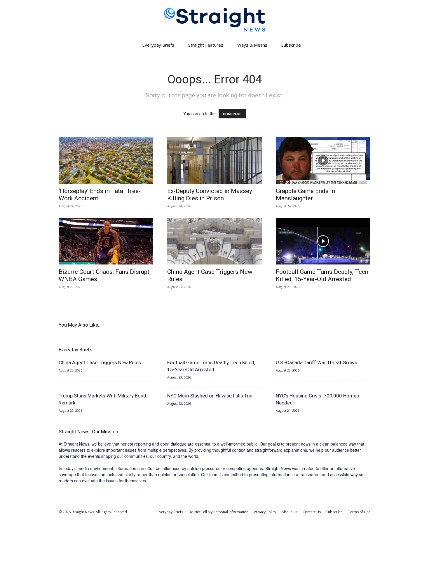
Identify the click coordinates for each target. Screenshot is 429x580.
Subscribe (291, 45)
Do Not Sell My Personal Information (218, 511)
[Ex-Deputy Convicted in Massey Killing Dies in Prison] (214, 160)
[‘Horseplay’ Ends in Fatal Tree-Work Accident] (106, 160)
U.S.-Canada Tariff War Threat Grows (316, 362)
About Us (289, 511)
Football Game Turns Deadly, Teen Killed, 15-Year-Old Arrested (322, 275)
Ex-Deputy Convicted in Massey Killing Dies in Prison (209, 195)
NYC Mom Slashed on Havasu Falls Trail (210, 396)
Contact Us (312, 511)
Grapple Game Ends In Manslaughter (305, 195)
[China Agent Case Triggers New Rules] (214, 241)
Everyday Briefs (158, 45)
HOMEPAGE (232, 114)
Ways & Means (252, 45)
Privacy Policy (265, 511)
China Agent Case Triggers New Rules (100, 362)
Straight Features (205, 45)
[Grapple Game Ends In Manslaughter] (323, 160)
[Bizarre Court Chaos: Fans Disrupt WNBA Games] (106, 241)
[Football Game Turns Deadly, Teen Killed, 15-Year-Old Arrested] (323, 241)
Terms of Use (359, 511)
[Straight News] (214, 19)
